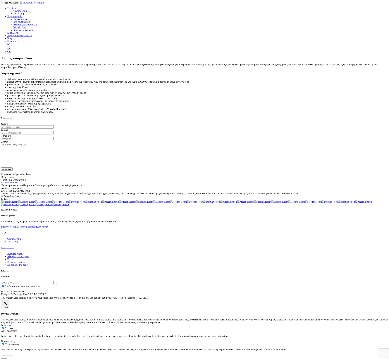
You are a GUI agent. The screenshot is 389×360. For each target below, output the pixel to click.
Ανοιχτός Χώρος (15, 253)
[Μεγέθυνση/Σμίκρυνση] (11, 355)
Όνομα (4, 124)
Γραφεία (11, 259)
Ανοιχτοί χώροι (20, 19)
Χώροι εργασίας (15, 16)
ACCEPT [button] (144, 297)
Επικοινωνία (13, 41)
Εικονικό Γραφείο (16, 262)
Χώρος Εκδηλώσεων (17, 264)
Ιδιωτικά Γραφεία (21, 22)
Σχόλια (4, 141)
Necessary (10, 328)
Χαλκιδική (18, 13)
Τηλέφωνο (6, 135)
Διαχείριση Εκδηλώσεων (19, 35)
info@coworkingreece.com (14, 226)
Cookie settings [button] (127, 297)
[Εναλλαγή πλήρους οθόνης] (8, 355)
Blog (9, 38)
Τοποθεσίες (13, 8)
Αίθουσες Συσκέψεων (18, 256)
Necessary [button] (6, 325)
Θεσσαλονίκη (20, 11)
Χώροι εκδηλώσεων (23, 30)
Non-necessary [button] (8, 341)
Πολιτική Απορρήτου (38, 226)
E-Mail (4, 130)
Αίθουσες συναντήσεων (25, 24)
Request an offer (9, 182)
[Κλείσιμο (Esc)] (2, 355)
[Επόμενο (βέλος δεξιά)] (5, 358)
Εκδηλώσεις (13, 32)
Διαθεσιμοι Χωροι (7, 248)
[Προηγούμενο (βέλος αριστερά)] (2, 358)
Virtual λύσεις (20, 27)
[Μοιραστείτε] (5, 355)
